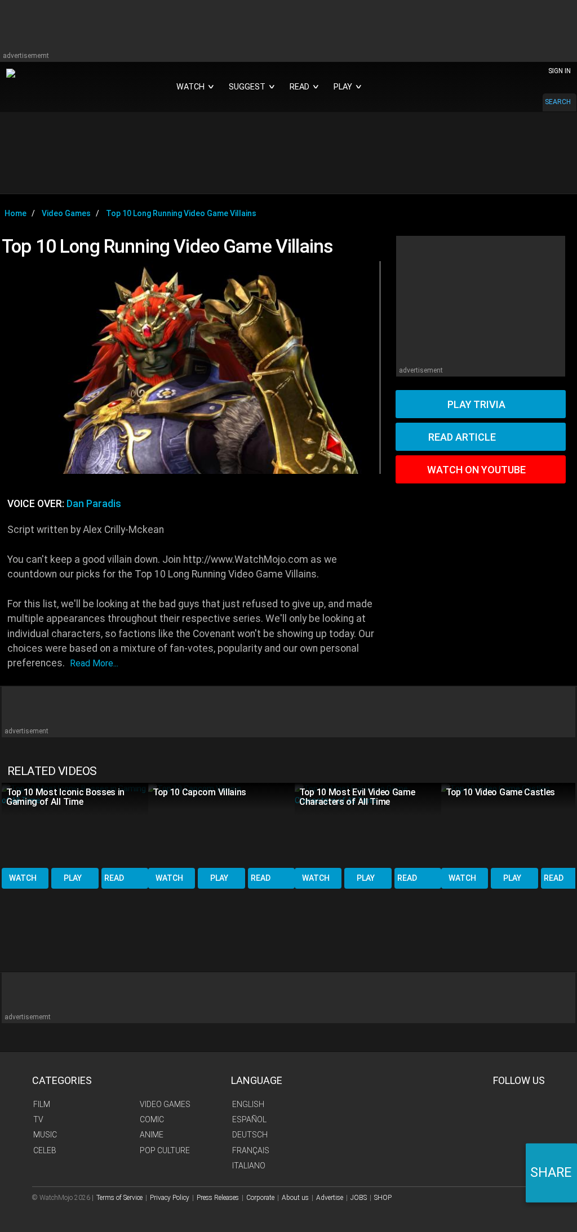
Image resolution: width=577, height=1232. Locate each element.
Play (73, 877)
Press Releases (218, 1198)
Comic (152, 1119)
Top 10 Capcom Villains (199, 792)
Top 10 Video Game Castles (500, 792)
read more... (94, 663)
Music (45, 1134)
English (248, 1104)
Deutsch (250, 1134)
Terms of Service (119, 1198)
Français (250, 1150)
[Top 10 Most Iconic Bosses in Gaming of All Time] (75, 824)
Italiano (248, 1165)
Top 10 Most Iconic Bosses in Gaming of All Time (65, 797)
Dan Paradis (93, 503)
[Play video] (191, 367)
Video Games (165, 1104)
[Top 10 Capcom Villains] (221, 824)
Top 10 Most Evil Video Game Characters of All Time (357, 797)
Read (114, 877)
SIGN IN (559, 71)
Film (41, 1104)
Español (249, 1119)
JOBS (358, 1198)
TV (38, 1119)
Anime (151, 1134)
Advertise (329, 1198)
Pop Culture (165, 1150)
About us (295, 1198)
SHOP (383, 1198)
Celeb (44, 1150)
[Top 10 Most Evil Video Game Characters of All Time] (368, 824)
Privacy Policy (169, 1198)
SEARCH (558, 102)
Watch (23, 877)
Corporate (260, 1198)
